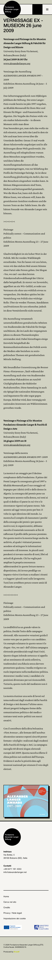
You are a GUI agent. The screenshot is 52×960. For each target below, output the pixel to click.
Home (6, 897)
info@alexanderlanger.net (15, 872)
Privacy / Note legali (12, 913)
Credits (6, 908)
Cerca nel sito (9, 902)
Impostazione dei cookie (14, 919)
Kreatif (16, 952)
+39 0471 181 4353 (12, 869)
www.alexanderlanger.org (16, 63)
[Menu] (47, 9)
